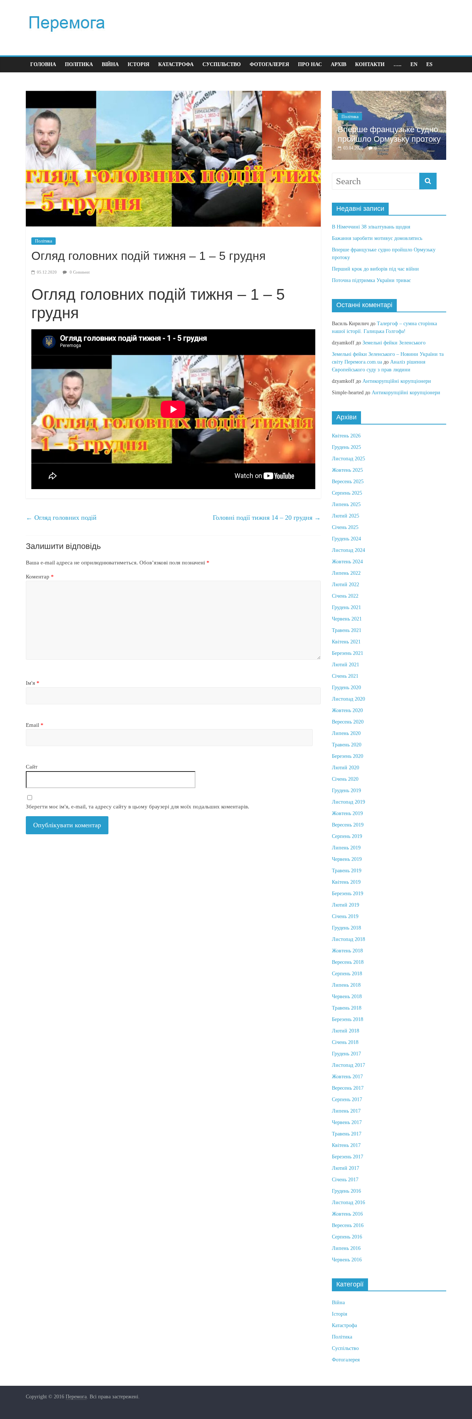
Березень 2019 (347, 893)
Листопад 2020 (348, 699)
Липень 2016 (346, 1248)
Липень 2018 (346, 985)
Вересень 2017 (348, 1088)
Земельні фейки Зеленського (394, 343)
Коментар (40, 577)
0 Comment (79, 272)
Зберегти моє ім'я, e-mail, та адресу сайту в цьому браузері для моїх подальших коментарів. (137, 807)
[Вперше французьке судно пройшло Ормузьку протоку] (389, 94)
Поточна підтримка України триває (371, 280)
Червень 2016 (347, 1259)
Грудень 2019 (346, 790)
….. (397, 64)
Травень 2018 (346, 1008)
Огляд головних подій (61, 517)
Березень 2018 (347, 1019)
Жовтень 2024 (347, 561)
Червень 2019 (347, 859)
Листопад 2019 (348, 802)
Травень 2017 (346, 1134)
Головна (43, 64)
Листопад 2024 (348, 550)
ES (429, 64)
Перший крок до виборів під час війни (375, 269)
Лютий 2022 (345, 584)
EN (413, 64)
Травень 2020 (346, 745)
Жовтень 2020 (347, 710)
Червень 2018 (347, 996)
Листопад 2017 (348, 1065)
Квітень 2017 (346, 1145)
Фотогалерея (269, 64)
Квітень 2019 (346, 882)
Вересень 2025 (348, 481)
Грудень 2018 (346, 928)
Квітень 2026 (346, 436)
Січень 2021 (345, 676)
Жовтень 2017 (347, 1076)
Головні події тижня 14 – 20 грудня (267, 517)
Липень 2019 (346, 848)
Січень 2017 (345, 1179)
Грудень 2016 (346, 1191)
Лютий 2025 (345, 516)
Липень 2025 (346, 504)
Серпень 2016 (347, 1237)
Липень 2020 (346, 733)
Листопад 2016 (348, 1202)
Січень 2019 (345, 916)
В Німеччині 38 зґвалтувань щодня (371, 227)
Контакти (370, 64)
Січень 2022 (345, 596)
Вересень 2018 (348, 962)
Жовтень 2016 (347, 1214)
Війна (110, 64)
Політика (79, 64)
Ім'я (32, 683)
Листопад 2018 (348, 939)
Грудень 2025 (346, 447)
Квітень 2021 (346, 642)
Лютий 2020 (345, 767)
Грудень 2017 (346, 1053)
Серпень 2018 (347, 973)
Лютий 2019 (345, 905)
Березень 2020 (347, 756)
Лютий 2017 (345, 1168)
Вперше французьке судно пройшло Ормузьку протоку (389, 134)
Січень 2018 (345, 1042)
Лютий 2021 (345, 664)
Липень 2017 (346, 1111)
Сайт (32, 767)
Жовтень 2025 (347, 470)
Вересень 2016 (348, 1225)
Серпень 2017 (347, 1099)
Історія (138, 64)
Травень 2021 (346, 630)
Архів (338, 64)
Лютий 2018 (345, 1031)
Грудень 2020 (346, 687)
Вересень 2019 (348, 825)
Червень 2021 (347, 619)
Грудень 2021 (346, 607)
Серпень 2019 (347, 836)
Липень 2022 (346, 573)
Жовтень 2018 (347, 951)
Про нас (310, 64)
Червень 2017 (347, 1122)
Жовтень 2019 (347, 813)
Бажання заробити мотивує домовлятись (377, 238)
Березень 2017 (347, 1156)
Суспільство (221, 64)
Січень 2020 (345, 779)
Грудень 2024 (346, 539)
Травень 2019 (346, 870)
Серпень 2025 (347, 493)
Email (35, 725)
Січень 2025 (345, 527)
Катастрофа (176, 64)
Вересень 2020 (348, 722)
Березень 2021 (347, 653)
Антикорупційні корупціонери (396, 381)
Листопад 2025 (348, 458)
